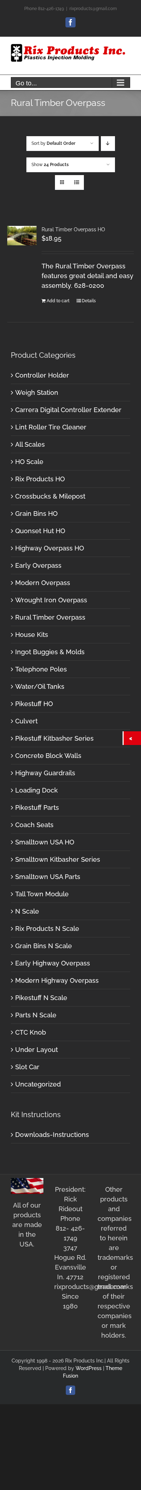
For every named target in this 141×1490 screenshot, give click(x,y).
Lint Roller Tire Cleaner (50, 427)
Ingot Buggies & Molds (50, 652)
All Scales (30, 444)
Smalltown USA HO (44, 842)
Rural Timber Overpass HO (73, 229)
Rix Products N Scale (47, 928)
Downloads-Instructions (52, 1134)
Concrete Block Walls (48, 755)
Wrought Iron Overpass (51, 600)
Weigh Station (36, 392)
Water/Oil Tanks (39, 686)
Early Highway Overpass (52, 963)
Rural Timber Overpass (50, 617)
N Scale (27, 911)
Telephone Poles (41, 669)
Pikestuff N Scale (41, 997)
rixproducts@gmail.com (93, 8)
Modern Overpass (42, 582)
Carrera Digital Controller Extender (68, 410)
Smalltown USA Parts (47, 876)
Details (89, 300)
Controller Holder (42, 375)
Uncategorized (38, 1084)
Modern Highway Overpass (57, 980)
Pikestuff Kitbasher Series (54, 738)
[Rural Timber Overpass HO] (22, 236)
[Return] (132, 738)
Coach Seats (34, 825)
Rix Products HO (40, 479)
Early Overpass (38, 565)
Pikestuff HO (34, 704)
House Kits (31, 634)
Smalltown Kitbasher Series (57, 859)
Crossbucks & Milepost (50, 496)
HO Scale (29, 461)
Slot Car (27, 1067)
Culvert (26, 721)
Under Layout (36, 1049)
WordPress (89, 1368)
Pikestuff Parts (37, 807)
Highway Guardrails (45, 773)
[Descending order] (108, 143)
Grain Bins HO (36, 513)
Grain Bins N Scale (43, 946)
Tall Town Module (42, 894)
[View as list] (76, 182)
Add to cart (58, 300)
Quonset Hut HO (40, 531)
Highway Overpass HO (49, 548)
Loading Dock (36, 790)
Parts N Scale (35, 1015)
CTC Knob (30, 1032)
